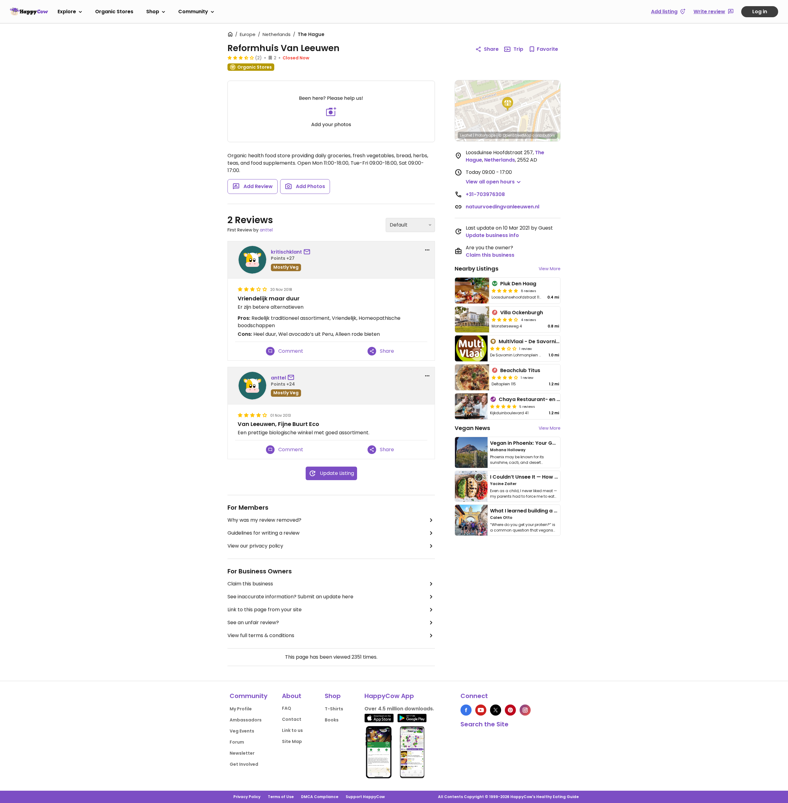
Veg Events (242, 731)
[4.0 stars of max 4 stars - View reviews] (505, 319)
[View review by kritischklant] (252, 260)
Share (491, 49)
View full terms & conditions (260, 635)
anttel (266, 230)
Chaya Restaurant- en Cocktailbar (543, 399)
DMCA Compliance (319, 796)
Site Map (292, 741)
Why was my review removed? (264, 520)
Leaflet (466, 135)
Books (332, 720)
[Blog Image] (471, 452)
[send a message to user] (308, 252)
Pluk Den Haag (518, 283)
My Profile (241, 709)
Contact (291, 719)
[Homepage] (29, 11)
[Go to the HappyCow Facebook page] (466, 710)
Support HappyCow (365, 796)
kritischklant (286, 251)
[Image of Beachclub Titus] (472, 377)
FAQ (286, 708)
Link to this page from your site (264, 609)
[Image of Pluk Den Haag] (472, 290)
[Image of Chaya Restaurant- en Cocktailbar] (471, 406)
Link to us (292, 730)
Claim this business (250, 583)
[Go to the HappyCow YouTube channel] (480, 710)
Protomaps (485, 135)
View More (550, 269)
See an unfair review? (253, 622)
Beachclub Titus (520, 370)
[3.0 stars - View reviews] (503, 348)
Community (193, 11)
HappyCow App (389, 696)
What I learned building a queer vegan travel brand (554, 510)
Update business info (492, 235)
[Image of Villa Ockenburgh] (472, 319)
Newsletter (242, 753)
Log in (759, 11)
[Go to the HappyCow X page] (495, 710)
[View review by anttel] (252, 385)
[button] (507, 104)
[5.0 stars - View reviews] (505, 290)
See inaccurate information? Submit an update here (290, 596)
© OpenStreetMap (514, 135)
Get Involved (244, 764)
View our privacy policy (255, 545)
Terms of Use (281, 796)
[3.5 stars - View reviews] (241, 57)
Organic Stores (114, 11)
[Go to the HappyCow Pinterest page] (510, 710)
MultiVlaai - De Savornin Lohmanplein (546, 341)
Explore (67, 11)
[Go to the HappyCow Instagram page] (525, 710)
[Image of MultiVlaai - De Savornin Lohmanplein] (471, 348)
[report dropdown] (427, 250)
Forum (237, 742)
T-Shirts (334, 709)
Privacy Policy (246, 796)
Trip (518, 49)
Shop (152, 11)
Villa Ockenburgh (521, 312)
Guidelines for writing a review (263, 532)
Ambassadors (246, 720)
